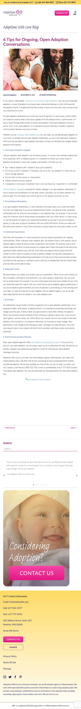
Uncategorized (9, 95)
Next (73, 427)
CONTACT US (13, 639)
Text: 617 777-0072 (12, 614)
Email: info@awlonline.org (15, 601)
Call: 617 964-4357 (12, 607)
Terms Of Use (9, 662)
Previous (10, 427)
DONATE (13, 647)
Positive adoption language (13, 189)
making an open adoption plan (28, 134)
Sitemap (7, 668)
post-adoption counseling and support (45, 342)
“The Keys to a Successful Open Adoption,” (41, 100)
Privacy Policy (10, 656)
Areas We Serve (11, 630)
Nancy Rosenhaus (49, 95)
